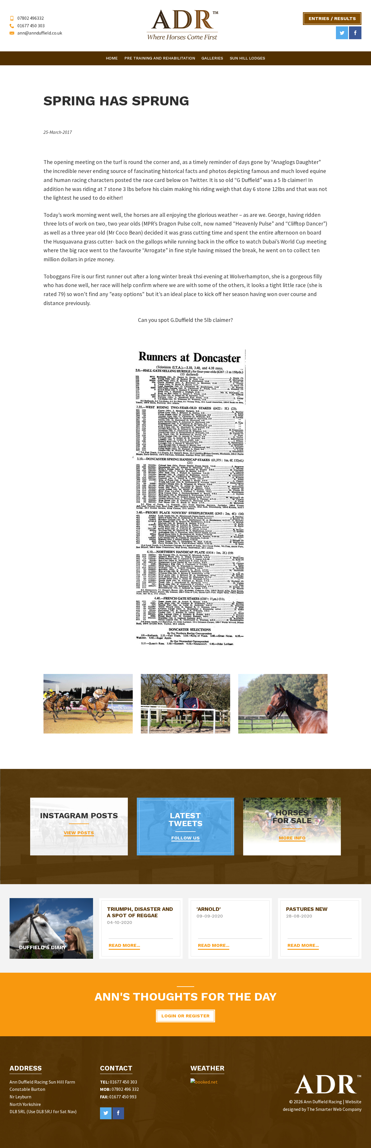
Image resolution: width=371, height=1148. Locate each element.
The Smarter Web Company (334, 1109)
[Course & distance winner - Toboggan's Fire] (88, 704)
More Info (292, 838)
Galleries (212, 58)
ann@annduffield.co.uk (39, 33)
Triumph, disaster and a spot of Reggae (140, 912)
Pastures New (307, 909)
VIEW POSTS (79, 832)
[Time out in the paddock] (283, 704)
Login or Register (185, 1016)
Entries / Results (332, 18)
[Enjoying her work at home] (185, 704)
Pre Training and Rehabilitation (159, 58)
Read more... (124, 945)
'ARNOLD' (209, 909)
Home (112, 58)
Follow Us (185, 838)
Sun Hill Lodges (247, 58)
